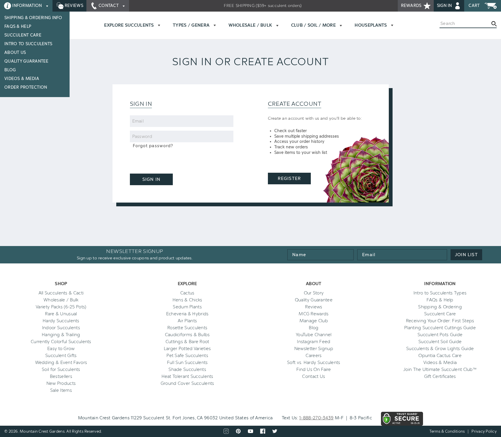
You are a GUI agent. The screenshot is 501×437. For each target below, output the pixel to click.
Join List (466, 254)
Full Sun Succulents (187, 362)
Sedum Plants (187, 306)
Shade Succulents (187, 369)
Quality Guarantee (26, 61)
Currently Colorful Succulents (61, 341)
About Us (15, 52)
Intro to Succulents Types (440, 293)
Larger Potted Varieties (187, 348)
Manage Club (313, 320)
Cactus (187, 293)
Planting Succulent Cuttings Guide (440, 327)
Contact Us (313, 376)
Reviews (73, 5)
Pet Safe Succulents (187, 355)
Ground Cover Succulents (187, 383)
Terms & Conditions (447, 431)
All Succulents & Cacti (61, 293)
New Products (61, 383)
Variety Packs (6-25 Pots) (61, 306)
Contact (108, 5)
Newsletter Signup (313, 348)
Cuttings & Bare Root (187, 341)
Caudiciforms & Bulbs (187, 334)
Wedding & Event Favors (61, 362)
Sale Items (61, 390)
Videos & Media (21, 78)
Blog (10, 70)
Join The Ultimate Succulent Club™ (440, 369)
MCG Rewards (313, 313)
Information (27, 5)
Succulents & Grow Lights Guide (440, 348)
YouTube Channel (314, 334)
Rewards (412, 5)
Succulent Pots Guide (440, 334)
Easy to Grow (61, 348)
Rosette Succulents (187, 327)
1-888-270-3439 (316, 417)
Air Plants (187, 320)
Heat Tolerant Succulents (187, 376)
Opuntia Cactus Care (440, 355)
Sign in (445, 5)
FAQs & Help (17, 26)
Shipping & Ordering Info (33, 17)
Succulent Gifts (61, 355)
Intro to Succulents (28, 43)
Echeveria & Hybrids (187, 313)
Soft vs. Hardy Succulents (313, 362)
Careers (314, 355)
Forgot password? (153, 145)
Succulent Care (22, 35)
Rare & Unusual (61, 313)
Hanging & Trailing (61, 334)
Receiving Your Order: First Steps (440, 320)
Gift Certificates (440, 376)
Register (289, 178)
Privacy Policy (484, 431)
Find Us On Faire (313, 369)
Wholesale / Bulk (61, 300)
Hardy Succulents (61, 320)
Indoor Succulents (61, 327)
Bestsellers (61, 376)
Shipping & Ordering (440, 306)
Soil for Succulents (61, 369)
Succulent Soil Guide (440, 341)
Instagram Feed (313, 341)
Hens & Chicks (187, 300)
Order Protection (25, 87)
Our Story (314, 293)
